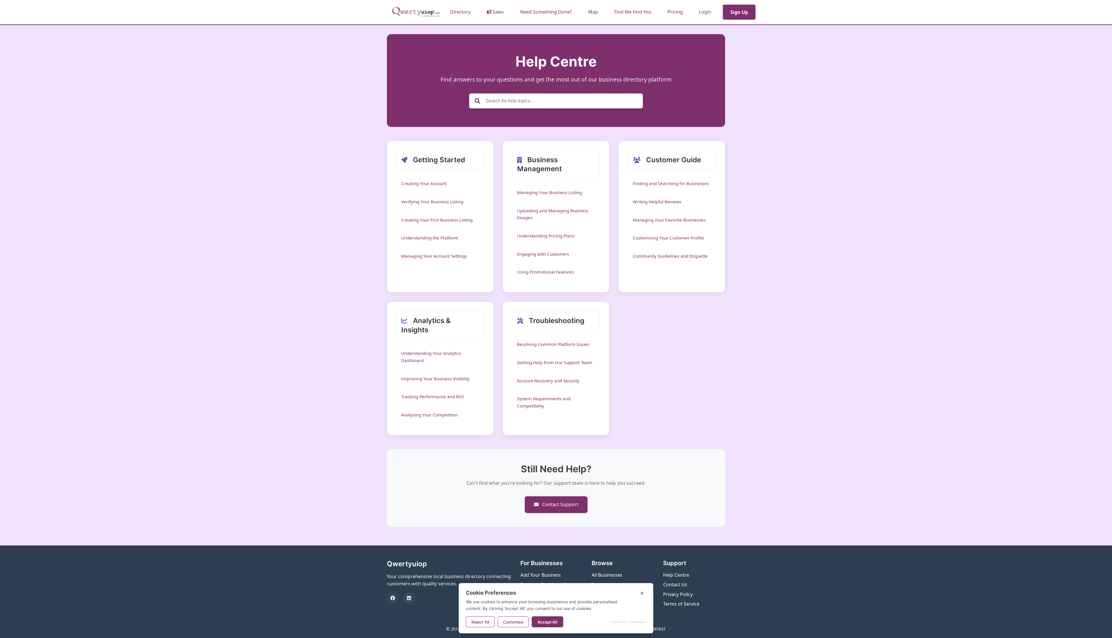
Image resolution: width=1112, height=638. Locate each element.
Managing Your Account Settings (434, 256)
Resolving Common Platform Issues (553, 344)
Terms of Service (681, 604)
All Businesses (607, 575)
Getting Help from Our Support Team (554, 362)
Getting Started (438, 160)
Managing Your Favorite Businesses (669, 220)
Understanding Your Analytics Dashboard (431, 356)
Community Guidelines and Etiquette (670, 256)
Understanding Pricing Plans (546, 236)
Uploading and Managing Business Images (552, 214)
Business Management (539, 164)
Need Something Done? (546, 12)
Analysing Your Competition (429, 415)
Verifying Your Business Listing (432, 201)
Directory (460, 12)
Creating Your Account (424, 183)
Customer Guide (672, 160)
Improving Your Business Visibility (435, 378)
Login (705, 12)
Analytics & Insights (426, 325)
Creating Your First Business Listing (437, 220)
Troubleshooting (555, 320)
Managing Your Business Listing (549, 192)
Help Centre (676, 575)
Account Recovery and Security (548, 380)
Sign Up (739, 12)
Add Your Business (540, 575)
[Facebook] (392, 598)
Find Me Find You (632, 12)
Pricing (675, 12)
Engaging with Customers (543, 254)
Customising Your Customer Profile (668, 238)
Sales (497, 12)
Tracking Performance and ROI (432, 396)
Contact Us (675, 584)
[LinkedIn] (409, 598)
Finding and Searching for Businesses (671, 183)
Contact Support (559, 504)
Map (593, 12)
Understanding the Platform (429, 238)
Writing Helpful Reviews (657, 201)
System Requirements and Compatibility (543, 402)
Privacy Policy (678, 594)
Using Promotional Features (545, 272)
